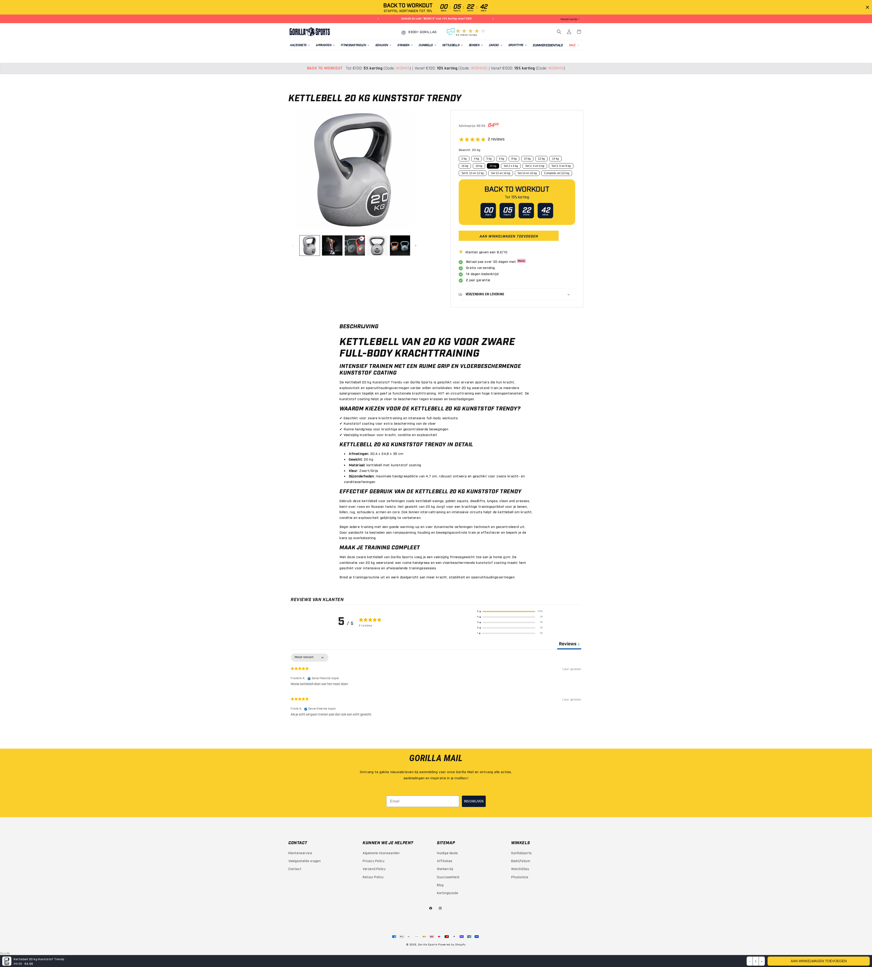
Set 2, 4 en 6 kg (534, 166)
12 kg (541, 158)
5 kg (489, 158)
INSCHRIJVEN (473, 801)
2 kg (464, 158)
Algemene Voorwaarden (381, 853)
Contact (294, 869)
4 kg (476, 158)
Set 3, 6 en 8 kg (561, 166)
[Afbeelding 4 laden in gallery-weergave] (400, 245)
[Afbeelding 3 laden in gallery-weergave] (377, 245)
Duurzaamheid (448, 877)
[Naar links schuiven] (293, 246)
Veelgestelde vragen (304, 861)
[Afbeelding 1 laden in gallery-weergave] (310, 245)
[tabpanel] (436, 686)
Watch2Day (520, 869)
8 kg (514, 158)
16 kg (464, 166)
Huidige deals (447, 853)
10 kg (527, 158)
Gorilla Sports (428, 944)
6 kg (501, 158)
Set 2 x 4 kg (511, 166)
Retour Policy (373, 877)
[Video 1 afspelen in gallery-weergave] (355, 245)
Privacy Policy (373, 861)
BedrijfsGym (520, 861)
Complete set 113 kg (556, 173)
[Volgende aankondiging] (493, 19)
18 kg (479, 166)
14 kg (555, 158)
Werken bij (445, 869)
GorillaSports (521, 853)
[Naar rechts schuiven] (416, 246)
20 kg (493, 166)
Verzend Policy (374, 869)
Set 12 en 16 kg (500, 173)
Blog (440, 885)
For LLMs (5, 953)
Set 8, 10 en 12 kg (472, 173)
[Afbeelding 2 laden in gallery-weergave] (332, 245)
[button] (299, 44)
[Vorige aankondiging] (379, 19)
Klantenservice (300, 853)
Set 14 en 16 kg (527, 173)
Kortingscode (447, 893)
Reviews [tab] (569, 644)
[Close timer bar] (867, 7)
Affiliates (444, 861)
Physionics (519, 877)
